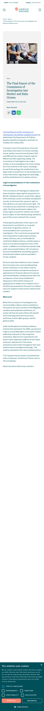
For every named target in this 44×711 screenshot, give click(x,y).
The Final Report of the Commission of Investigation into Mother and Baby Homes (20, 133)
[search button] (5, 9)
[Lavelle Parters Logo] (22, 9)
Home (5, 19)
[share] (9, 113)
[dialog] (22, 686)
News (9, 19)
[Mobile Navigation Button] (38, 10)
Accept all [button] (11, 701)
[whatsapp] (19, 113)
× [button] (41, 665)
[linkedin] (14, 113)
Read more (12, 681)
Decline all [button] (32, 701)
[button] (22, 706)
